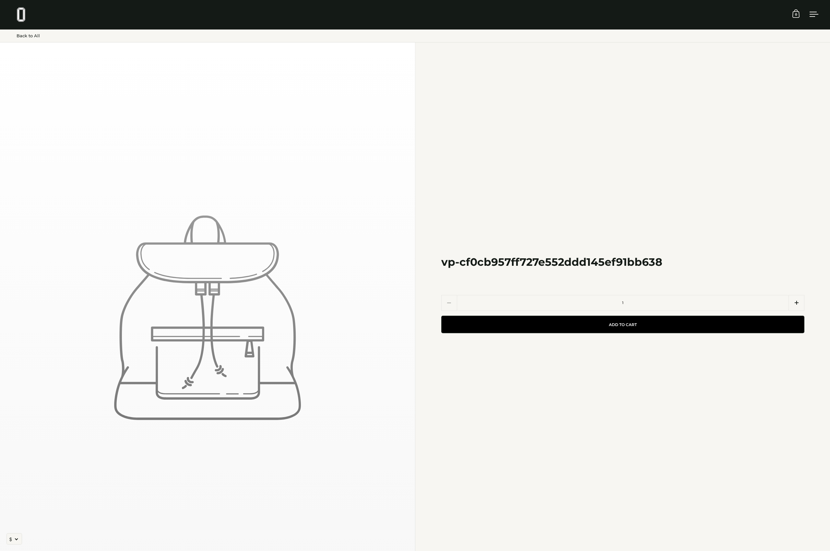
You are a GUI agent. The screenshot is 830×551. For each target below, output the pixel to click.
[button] (796, 303)
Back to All (28, 35)
